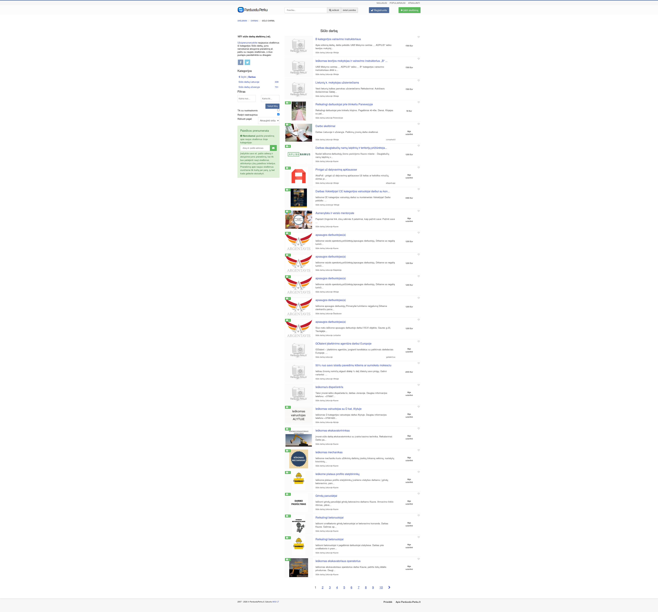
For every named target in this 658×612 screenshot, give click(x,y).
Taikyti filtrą (272, 106)
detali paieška (349, 10)
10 (381, 587)
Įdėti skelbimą (410, 10)
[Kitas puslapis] (389, 587)
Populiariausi (397, 2)
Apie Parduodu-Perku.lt (408, 601)
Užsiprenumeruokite (247, 42)
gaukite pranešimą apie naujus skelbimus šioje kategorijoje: (257, 139)
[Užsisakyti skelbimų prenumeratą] (273, 148)
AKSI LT (275, 601)
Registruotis (380, 10)
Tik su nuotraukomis (247, 110)
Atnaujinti (414, 2)
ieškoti (335, 10)
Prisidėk (387, 601)
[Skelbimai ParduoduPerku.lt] (258, 9)
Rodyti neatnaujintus (247, 114)
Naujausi (382, 2)
